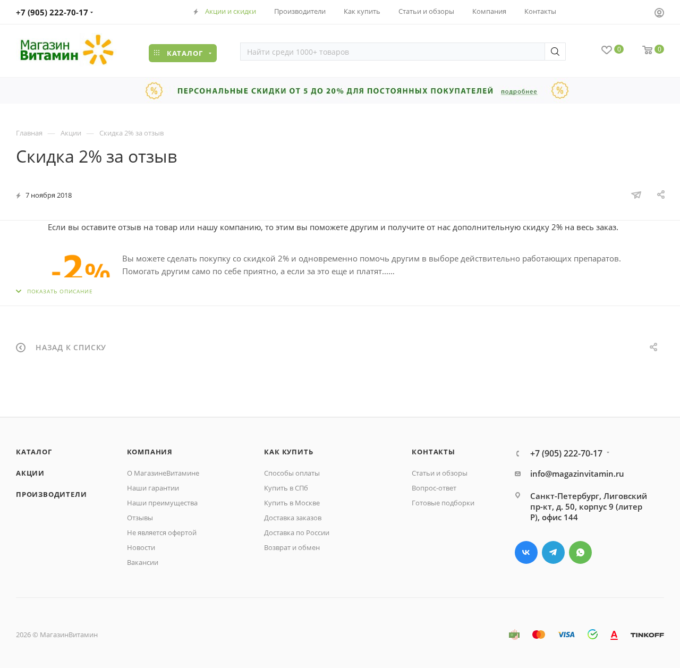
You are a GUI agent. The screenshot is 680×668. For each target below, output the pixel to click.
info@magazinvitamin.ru (577, 473)
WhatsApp (580, 552)
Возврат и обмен (292, 547)
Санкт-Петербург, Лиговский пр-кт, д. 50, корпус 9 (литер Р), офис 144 (588, 506)
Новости (141, 547)
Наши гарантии (153, 488)
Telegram (553, 552)
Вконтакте (526, 552)
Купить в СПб (286, 488)
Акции (30, 473)
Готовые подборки (443, 503)
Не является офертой (162, 532)
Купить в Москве (292, 503)
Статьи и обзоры (440, 473)
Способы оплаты (292, 473)
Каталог (34, 451)
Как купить (288, 451)
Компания (150, 451)
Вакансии (142, 562)
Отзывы (140, 517)
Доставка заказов (292, 517)
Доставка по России (296, 532)
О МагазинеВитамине (163, 473)
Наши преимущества (162, 503)
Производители (51, 494)
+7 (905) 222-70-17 (52, 12)
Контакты (433, 451)
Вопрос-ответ (434, 488)
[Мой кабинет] (659, 13)
